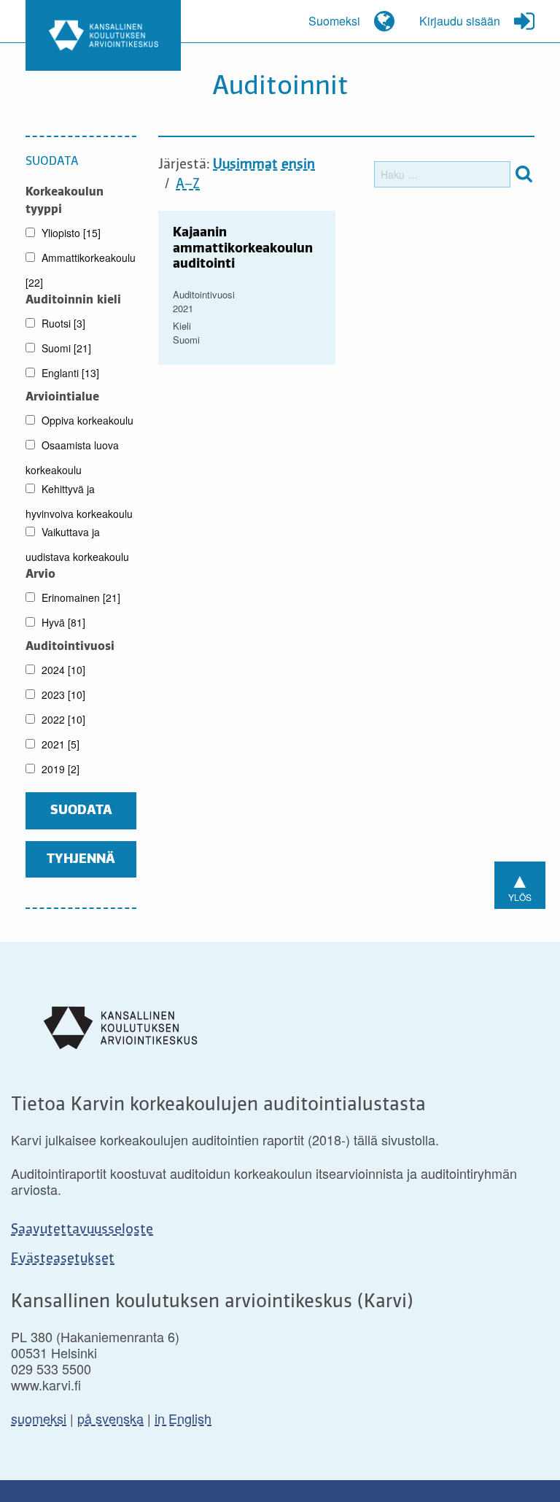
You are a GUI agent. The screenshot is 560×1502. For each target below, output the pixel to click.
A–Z (188, 184)
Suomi (65, 348)
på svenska (110, 1418)
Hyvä (62, 622)
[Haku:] (442, 174)
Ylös (520, 883)
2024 (62, 669)
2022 (62, 719)
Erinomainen (79, 597)
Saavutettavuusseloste (82, 1229)
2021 (59, 744)
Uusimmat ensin (264, 164)
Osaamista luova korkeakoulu (72, 457)
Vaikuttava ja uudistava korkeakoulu (77, 544)
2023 (62, 694)
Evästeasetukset (62, 1259)
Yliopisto (70, 232)
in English (183, 1418)
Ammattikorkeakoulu (81, 270)
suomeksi (38, 1418)
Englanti (69, 372)
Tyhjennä (81, 859)
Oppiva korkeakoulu (86, 420)
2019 (59, 769)
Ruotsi (62, 323)
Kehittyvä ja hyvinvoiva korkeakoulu (79, 501)
